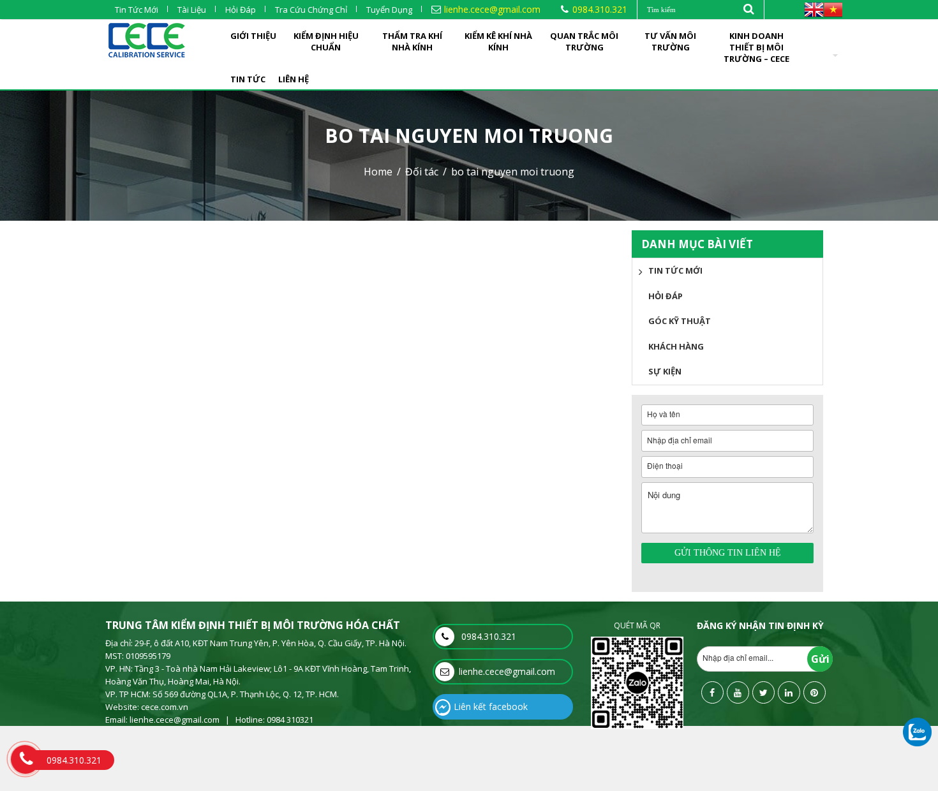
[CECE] (146, 37)
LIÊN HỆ (293, 79)
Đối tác (421, 172)
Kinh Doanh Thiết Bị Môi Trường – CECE (756, 47)
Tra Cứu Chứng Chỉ (311, 9)
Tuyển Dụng (389, 9)
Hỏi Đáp (240, 9)
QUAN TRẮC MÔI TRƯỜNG (584, 41)
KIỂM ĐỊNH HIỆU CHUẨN (326, 41)
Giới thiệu (253, 35)
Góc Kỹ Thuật (679, 321)
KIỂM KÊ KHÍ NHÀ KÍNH (498, 41)
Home (378, 172)
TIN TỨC (247, 79)
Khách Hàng (676, 346)
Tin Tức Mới (136, 9)
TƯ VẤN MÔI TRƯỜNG (670, 41)
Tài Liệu (191, 9)
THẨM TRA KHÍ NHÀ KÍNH (412, 41)
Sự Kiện (664, 371)
